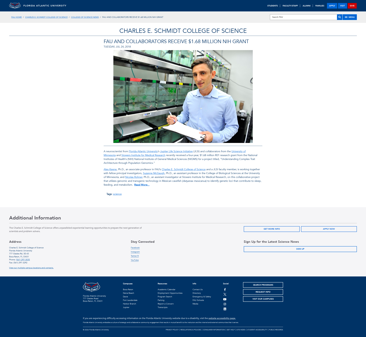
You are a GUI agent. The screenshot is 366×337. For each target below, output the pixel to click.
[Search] (339, 17)
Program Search (165, 296)
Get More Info (272, 229)
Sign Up (300, 249)
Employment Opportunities (170, 293)
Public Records (276, 330)
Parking (161, 300)
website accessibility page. (222, 318)
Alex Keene (110, 169)
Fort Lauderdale (130, 300)
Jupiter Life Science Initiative (176, 151)
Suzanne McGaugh (154, 173)
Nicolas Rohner (133, 177)
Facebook (135, 247)
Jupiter (126, 307)
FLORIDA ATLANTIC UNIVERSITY (44, 5)
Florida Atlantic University (143, 151)
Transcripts (162, 307)
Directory (197, 293)
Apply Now (329, 229)
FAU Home (16, 17)
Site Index (240, 330)
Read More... (142, 185)
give (352, 5)
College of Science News (85, 17)
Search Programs (263, 285)
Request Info (263, 292)
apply (332, 5)
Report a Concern (166, 303)
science (117, 194)
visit (342, 5)
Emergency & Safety (202, 296)
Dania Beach (128, 293)
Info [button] (194, 283)
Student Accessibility (257, 330)
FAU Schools (198, 300)
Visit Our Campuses (263, 299)
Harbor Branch (129, 303)
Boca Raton (128, 289)
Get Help (231, 330)
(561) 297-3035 (23, 259)
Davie (125, 296)
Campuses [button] (128, 283)
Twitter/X (135, 256)
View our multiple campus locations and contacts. (31, 267)
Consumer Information (214, 330)
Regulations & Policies (190, 330)
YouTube (135, 260)
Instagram (135, 251)
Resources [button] (162, 283)
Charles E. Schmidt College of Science (46, 17)
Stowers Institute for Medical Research (143, 155)
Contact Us (198, 289)
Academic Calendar (166, 289)
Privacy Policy (172, 330)
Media (195, 303)
